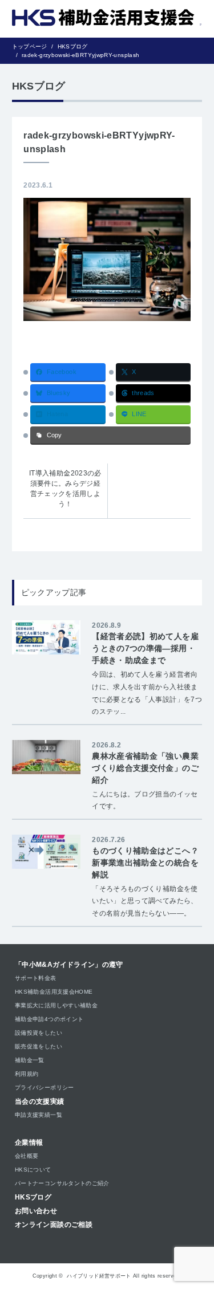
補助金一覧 (30, 1060)
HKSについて (33, 1169)
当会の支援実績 (39, 1101)
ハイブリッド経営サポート (99, 1276)
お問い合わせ (36, 1211)
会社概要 (26, 1156)
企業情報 (29, 1142)
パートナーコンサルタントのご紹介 (62, 1183)
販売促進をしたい (38, 1046)
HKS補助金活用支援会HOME (53, 992)
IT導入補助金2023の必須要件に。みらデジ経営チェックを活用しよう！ (65, 488)
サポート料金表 (35, 978)
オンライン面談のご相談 (53, 1225)
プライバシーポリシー (44, 1087)
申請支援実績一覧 (38, 1115)
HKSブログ (33, 1197)
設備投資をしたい (38, 1033)
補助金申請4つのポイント (49, 1019)
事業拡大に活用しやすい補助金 (56, 1005)
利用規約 (26, 1074)
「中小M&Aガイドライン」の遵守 (69, 965)
